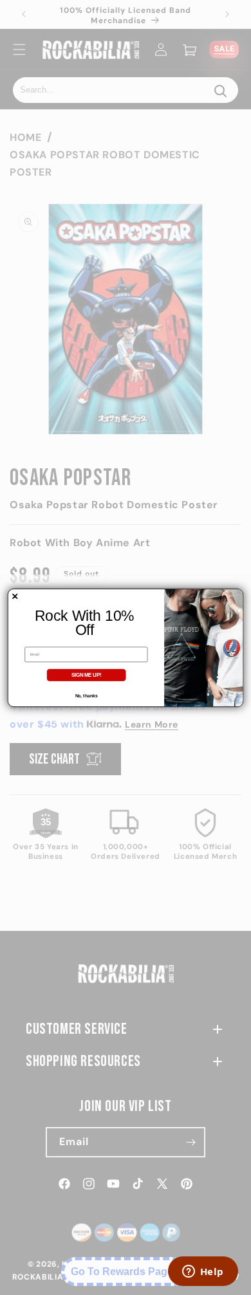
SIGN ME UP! (86, 674)
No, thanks (86, 695)
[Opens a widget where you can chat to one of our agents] (202, 1272)
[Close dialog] (15, 596)
